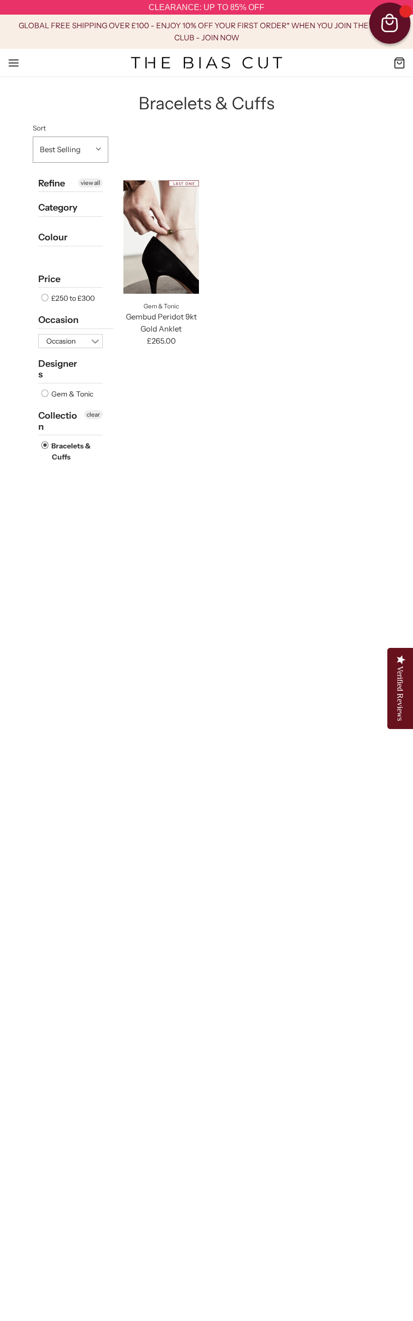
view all (90, 182)
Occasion (58, 319)
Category (58, 207)
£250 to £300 (72, 298)
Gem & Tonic (71, 394)
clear (93, 414)
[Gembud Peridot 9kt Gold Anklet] (161, 237)
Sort (39, 128)
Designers (57, 369)
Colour (52, 237)
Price (49, 279)
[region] (206, 7)
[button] (70, 150)
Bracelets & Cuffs (70, 451)
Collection (57, 421)
